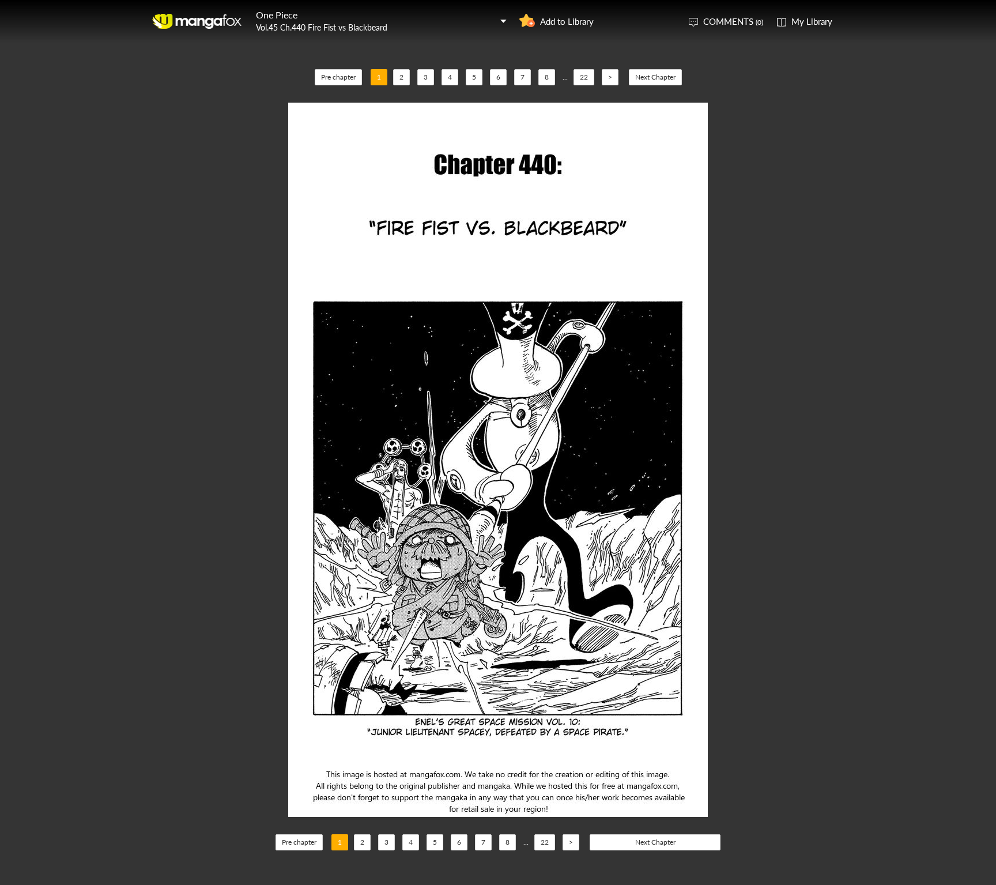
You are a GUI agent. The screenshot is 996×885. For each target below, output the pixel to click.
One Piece (276, 14)
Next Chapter (655, 77)
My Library (811, 21)
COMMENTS (733, 21)
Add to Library (567, 21)
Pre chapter (338, 77)
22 (584, 77)
